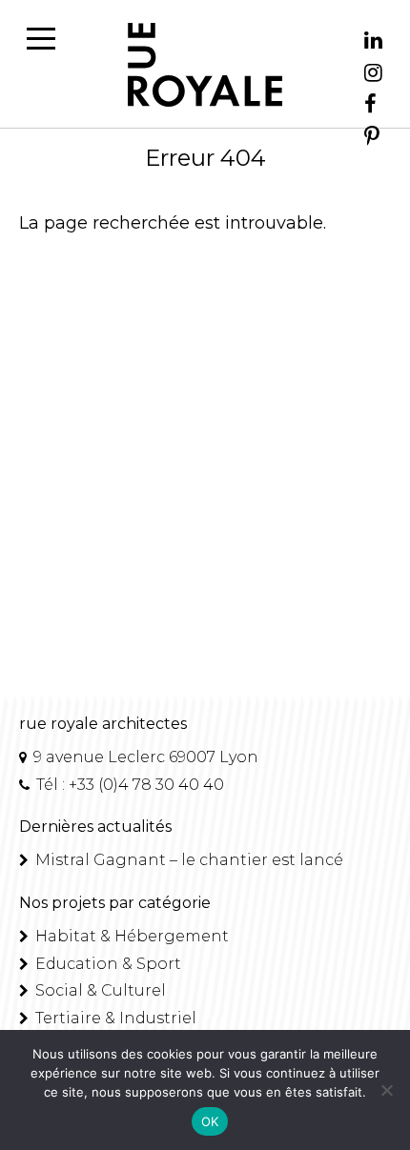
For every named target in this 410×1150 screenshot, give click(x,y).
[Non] (386, 1090)
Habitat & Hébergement (130, 936)
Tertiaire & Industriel (113, 1018)
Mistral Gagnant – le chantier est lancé (187, 860)
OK (210, 1121)
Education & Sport (106, 964)
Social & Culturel (98, 990)
